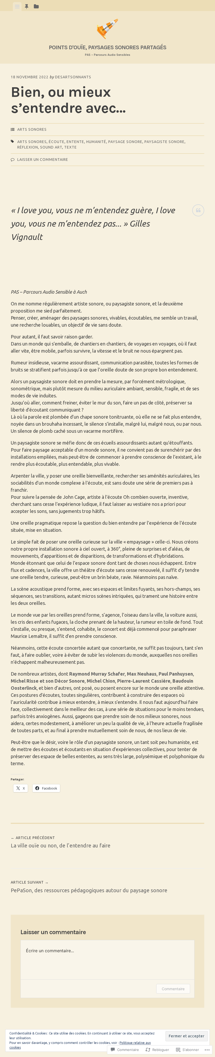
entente (75, 142)
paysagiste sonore (164, 142)
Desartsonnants (73, 77)
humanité (96, 142)
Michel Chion (101, 680)
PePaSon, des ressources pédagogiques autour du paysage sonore (89, 886)
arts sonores (32, 129)
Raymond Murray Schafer (97, 673)
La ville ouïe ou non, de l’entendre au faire (60, 842)
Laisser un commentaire (42, 159)
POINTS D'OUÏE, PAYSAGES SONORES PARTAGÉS (107, 47)
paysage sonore (125, 142)
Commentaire (173, 989)
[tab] (17, 6)
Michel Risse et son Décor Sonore (48, 680)
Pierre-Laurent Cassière (143, 680)
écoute (56, 142)
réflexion (27, 147)
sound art (51, 147)
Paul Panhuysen (176, 673)
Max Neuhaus (142, 673)
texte (70, 147)
